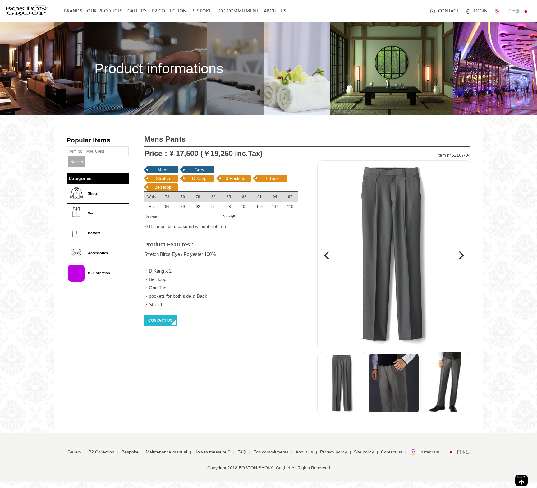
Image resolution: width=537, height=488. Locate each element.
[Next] (460, 255)
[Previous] (327, 255)
